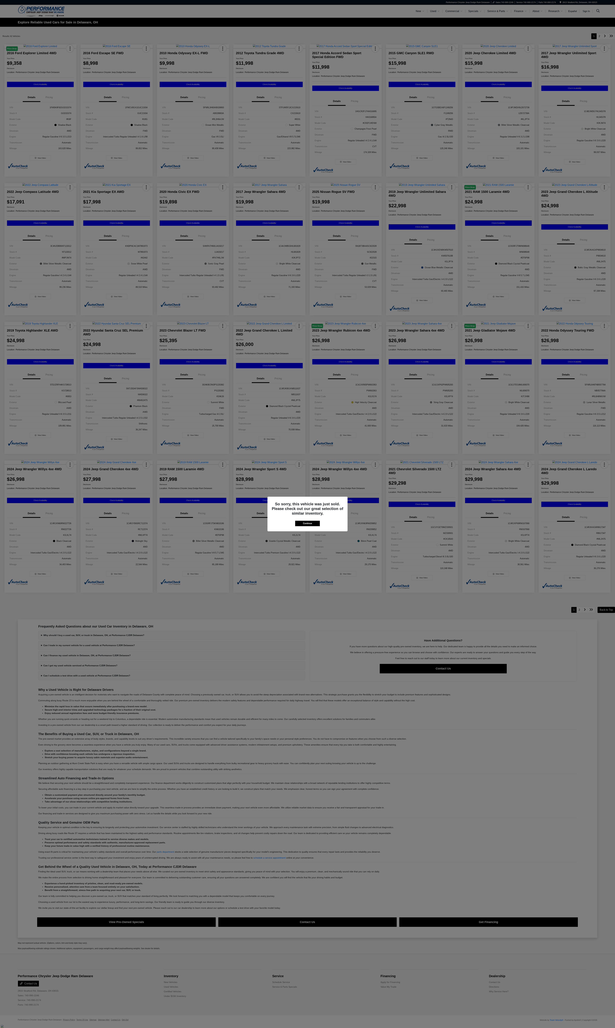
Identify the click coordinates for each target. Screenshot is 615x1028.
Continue (307, 523)
